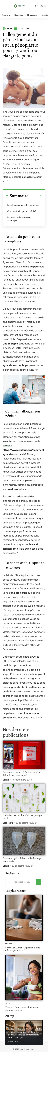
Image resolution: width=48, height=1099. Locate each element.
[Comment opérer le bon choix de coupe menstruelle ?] (24, 841)
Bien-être (8, 822)
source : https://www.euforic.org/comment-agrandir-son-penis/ (24, 450)
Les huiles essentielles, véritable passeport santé (23, 817)
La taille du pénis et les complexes (23, 205)
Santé (6, 779)
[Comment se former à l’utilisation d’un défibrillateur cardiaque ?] (24, 755)
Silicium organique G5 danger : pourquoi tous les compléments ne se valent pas (23, 1034)
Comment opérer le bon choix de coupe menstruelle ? (22, 860)
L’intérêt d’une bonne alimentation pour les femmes (22, 1009)
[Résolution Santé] (19, 6)
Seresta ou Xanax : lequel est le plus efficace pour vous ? (22, 949)
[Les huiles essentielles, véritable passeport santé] (24, 798)
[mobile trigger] (5, 6)
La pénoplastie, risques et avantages (19, 219)
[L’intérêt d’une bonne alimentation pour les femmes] (24, 977)
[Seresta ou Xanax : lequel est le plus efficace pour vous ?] (24, 917)
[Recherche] (36, 6)
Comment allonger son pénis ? (21, 211)
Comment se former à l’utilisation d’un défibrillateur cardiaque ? (22, 773)
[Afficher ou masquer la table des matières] (35, 195)
